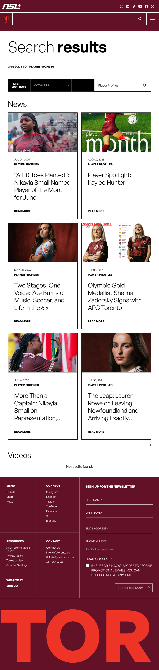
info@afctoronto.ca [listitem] (58, 552)
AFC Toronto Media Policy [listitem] (18, 549)
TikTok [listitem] (50, 501)
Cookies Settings (16, 565)
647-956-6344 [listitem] (54, 562)
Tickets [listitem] (10, 492)
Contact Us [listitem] (53, 547)
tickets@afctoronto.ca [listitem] (59, 557)
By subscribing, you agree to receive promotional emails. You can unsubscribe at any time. (121, 570)
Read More (22, 211)
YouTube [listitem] (51, 506)
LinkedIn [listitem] (51, 496)
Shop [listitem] (9, 496)
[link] (122, 6)
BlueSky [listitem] (51, 520)
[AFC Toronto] (11, 6)
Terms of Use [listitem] (14, 560)
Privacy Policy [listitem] (14, 555)
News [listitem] (9, 501)
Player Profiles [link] (26, 164)
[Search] (140, 19)
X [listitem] (47, 516)
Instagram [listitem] (52, 492)
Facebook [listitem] (52, 511)
